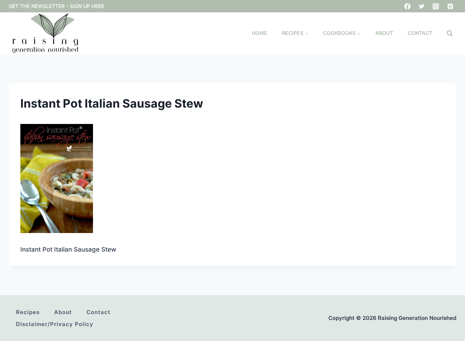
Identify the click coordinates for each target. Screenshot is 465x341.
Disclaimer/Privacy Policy (54, 324)
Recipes (28, 312)
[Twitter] (422, 6)
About (384, 33)
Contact (420, 33)
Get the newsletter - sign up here (56, 6)
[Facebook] (407, 6)
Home (259, 33)
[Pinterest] (450, 6)
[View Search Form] (449, 33)
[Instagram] (436, 6)
